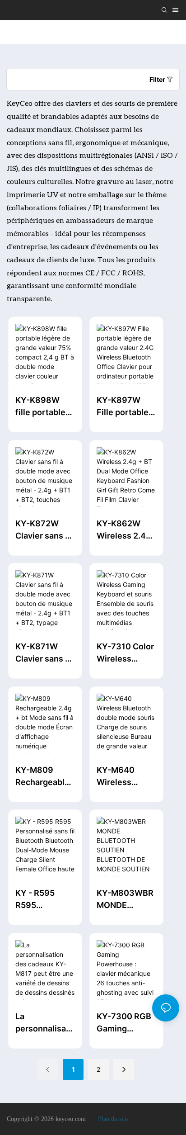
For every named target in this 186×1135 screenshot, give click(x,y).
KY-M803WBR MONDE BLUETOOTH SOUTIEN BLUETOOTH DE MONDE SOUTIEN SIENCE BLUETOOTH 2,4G (125, 899)
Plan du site (112, 1119)
